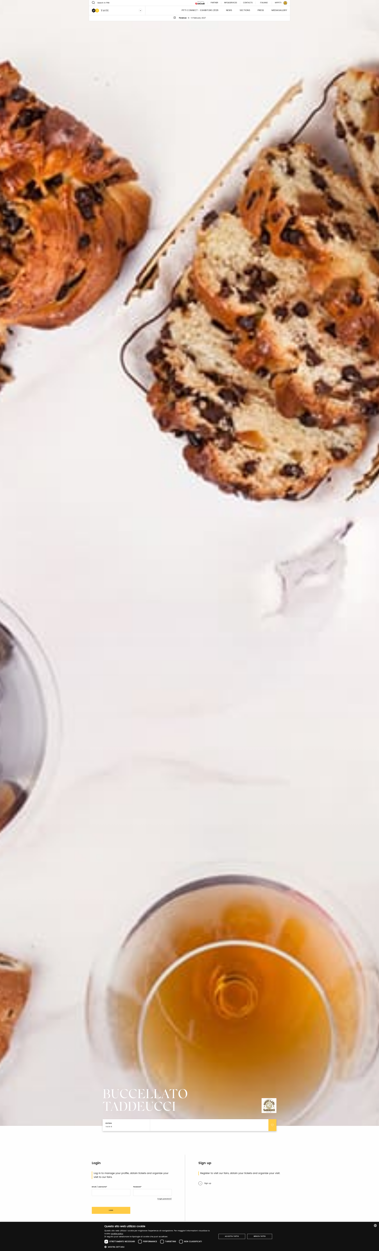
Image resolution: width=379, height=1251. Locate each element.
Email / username (99, 1187)
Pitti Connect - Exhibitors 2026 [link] (200, 10)
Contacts (248, 3)
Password (137, 1187)
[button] (159, 1247)
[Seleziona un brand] (140, 10)
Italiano (264, 2)
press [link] (261, 10)
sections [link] (245, 10)
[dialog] (189, 1236)
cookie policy (117, 1233)
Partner (214, 3)
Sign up (207, 1183)
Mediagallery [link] (279, 10)
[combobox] (375, 1225)
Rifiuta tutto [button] (260, 1236)
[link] (279, 3)
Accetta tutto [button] (232, 1236)
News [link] (229, 10)
